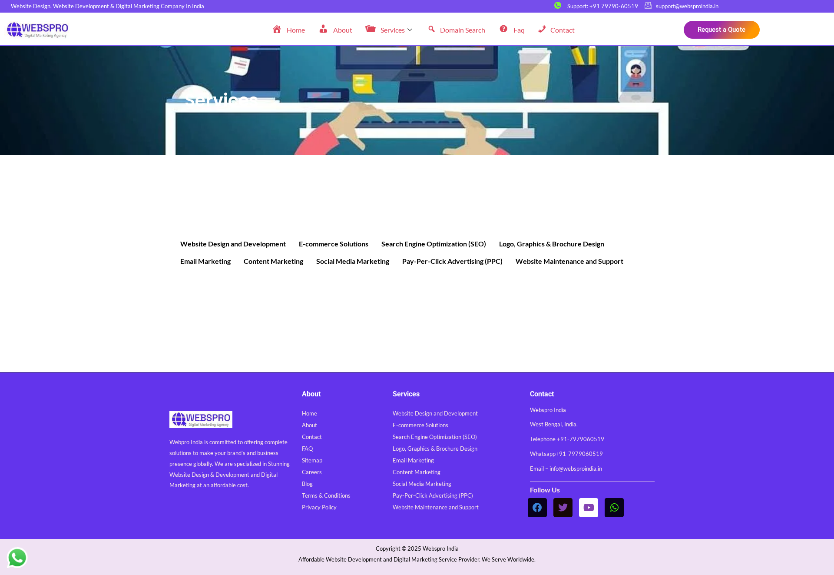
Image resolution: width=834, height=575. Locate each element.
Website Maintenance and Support (569, 261)
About (309, 425)
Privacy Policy (319, 507)
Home (309, 413)
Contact (312, 436)
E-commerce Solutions (333, 243)
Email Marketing (205, 261)
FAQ (307, 448)
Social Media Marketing (352, 261)
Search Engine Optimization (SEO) (433, 243)
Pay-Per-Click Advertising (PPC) (452, 261)
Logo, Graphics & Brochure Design (551, 243)
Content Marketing (273, 261)
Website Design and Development (233, 243)
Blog (307, 483)
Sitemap (312, 460)
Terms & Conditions (326, 495)
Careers (312, 472)
